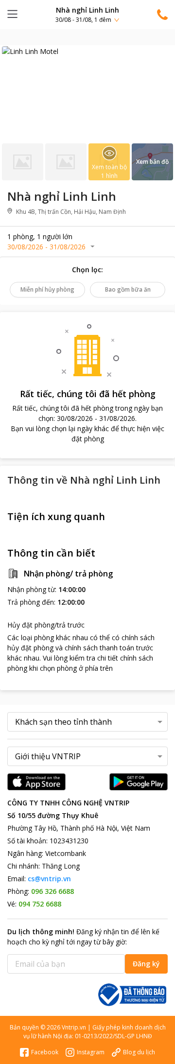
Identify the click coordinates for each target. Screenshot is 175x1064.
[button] (87, 14)
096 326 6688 (52, 891)
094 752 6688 (39, 903)
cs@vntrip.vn (49, 878)
